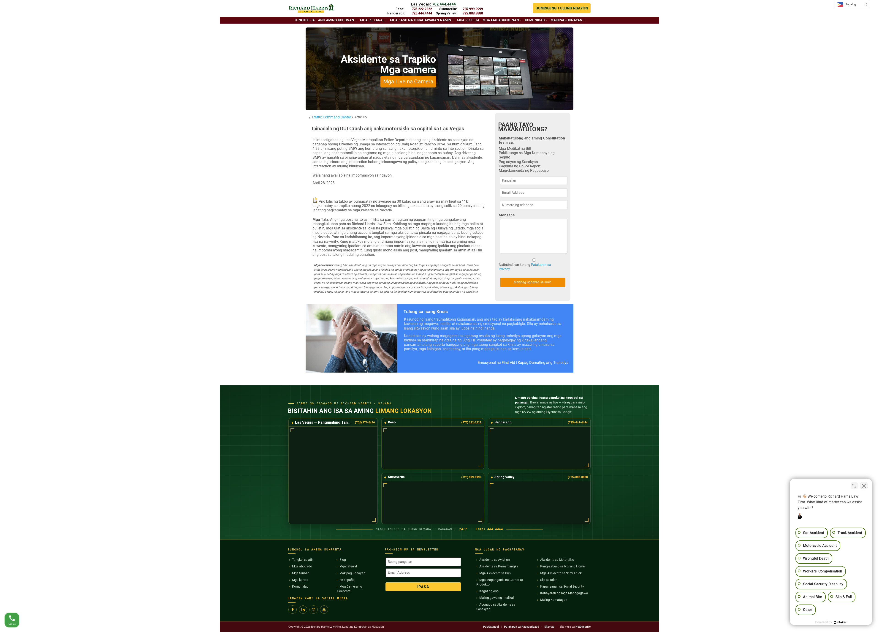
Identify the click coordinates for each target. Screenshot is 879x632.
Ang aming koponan (336, 20)
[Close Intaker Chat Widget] (864, 485)
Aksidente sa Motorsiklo (557, 559)
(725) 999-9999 (471, 477)
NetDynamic (583, 626)
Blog (342, 559)
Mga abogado (302, 566)
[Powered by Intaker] (840, 622)
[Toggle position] (854, 485)
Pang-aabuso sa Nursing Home (562, 566)
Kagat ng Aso (489, 591)
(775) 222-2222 (471, 422)
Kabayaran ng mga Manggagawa (564, 593)
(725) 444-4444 (578, 422)
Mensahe (507, 215)
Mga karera (300, 580)
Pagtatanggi (491, 626)
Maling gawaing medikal (496, 597)
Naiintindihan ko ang (525, 267)
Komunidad (535, 20)
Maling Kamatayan (553, 600)
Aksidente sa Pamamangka (498, 566)
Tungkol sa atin (303, 559)
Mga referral (372, 20)
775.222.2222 (422, 9)
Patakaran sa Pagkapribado (521, 626)
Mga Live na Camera (408, 81)
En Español (347, 580)
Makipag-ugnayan (566, 20)
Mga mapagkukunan (501, 20)
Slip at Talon (548, 580)
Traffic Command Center (331, 117)
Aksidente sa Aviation (494, 559)
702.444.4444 (444, 4)
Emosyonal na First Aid (496, 362)
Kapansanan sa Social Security (562, 586)
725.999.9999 (473, 9)
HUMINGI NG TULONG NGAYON (561, 8)
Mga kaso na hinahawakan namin (420, 20)
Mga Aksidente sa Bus (495, 573)
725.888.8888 (473, 13)
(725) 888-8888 (578, 477)
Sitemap (549, 626)
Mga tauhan (300, 573)
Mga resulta (468, 20)
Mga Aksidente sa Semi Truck (561, 573)
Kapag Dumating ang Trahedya (543, 362)
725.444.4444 (422, 13)
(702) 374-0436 (365, 422)
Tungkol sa (304, 20)
